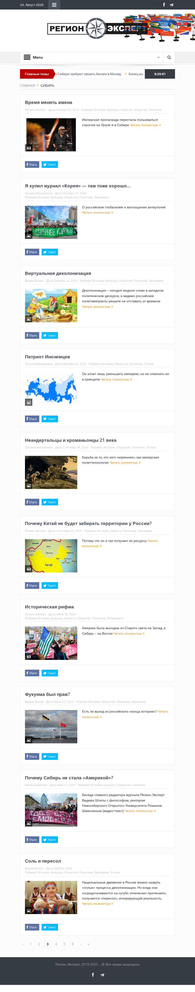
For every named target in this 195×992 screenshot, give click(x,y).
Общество (140, 110)
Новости (126, 110)
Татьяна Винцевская (39, 193)
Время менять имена (48, 102)
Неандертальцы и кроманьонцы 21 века (71, 440)
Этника (149, 364)
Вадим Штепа (34, 281)
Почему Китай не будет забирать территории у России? (88, 523)
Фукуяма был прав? (47, 694)
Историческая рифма (49, 607)
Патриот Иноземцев (47, 357)
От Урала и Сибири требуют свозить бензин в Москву (64, 74)
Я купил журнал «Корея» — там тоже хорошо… (78, 186)
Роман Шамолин (36, 785)
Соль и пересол (43, 861)
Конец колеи (122, 74)
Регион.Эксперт (35, 110)
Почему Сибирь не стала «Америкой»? (69, 778)
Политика (155, 110)
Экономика (101, 197)
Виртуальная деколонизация (58, 273)
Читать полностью (144, 125)
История (100, 110)
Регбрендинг (115, 618)
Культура (113, 110)
